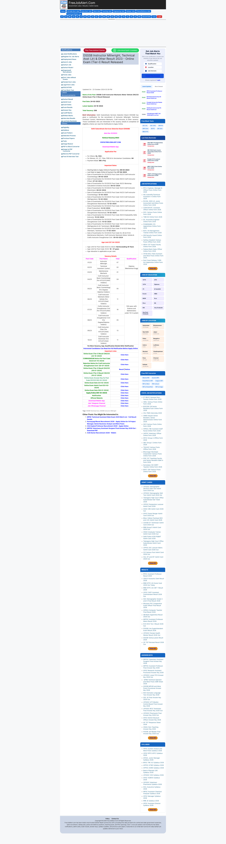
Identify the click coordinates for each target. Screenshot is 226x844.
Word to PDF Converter (71, 154)
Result (121, 369)
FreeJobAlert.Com (82, 3)
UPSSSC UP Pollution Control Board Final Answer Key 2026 (153, 704)
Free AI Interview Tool (70, 156)
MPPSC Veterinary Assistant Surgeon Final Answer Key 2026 (153, 661)
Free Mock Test (68, 90)
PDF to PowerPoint (148, 387)
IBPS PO (160, 125)
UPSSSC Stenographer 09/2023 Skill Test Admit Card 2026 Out (152, 488)
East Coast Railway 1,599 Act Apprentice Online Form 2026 (153, 262)
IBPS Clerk (145, 128)
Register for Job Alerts (71, 56)
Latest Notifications (70, 54)
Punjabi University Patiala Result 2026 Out (154, 103)
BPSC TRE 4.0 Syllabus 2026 (153, 762)
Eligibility (66, 127)
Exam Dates (67, 105)
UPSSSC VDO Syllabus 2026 (153, 775)
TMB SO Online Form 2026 (152, 217)
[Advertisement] (113, 33)
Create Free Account (152, 76)
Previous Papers (69, 138)
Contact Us (115, 818)
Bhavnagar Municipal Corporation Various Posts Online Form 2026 (152, 454)
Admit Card (67, 102)
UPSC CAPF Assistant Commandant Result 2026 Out (152, 594)
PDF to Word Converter (71, 146)
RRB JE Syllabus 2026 (151, 801)
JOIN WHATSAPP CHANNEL (127, 50)
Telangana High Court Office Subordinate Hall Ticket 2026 (153, 500)
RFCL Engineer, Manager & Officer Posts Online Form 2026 (152, 190)
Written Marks (68, 115)
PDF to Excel (155, 384)
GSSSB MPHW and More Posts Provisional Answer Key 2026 (152, 688)
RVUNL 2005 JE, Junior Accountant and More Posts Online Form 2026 (153, 203)
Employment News (69, 59)
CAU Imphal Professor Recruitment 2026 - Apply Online (107, 426)
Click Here (124, 355)
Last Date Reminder (70, 121)
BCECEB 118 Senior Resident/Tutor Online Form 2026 (153, 408)
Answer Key (67, 110)
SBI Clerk (159, 128)
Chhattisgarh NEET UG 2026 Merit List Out (154, 114)
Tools (65, 141)
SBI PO (153, 128)
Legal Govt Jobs (69, 85)
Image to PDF (159, 380)
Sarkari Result (68, 99)
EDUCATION (67, 87)
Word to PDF (146, 377)
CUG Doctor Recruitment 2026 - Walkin (101, 433)
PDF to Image (159, 387)
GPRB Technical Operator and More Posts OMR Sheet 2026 (153, 682)
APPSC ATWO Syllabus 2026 (153, 765)
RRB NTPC (145, 131)
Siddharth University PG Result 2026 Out (154, 108)
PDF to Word (146, 384)
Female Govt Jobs (69, 82)
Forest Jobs (67, 75)
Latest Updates (146, 86)
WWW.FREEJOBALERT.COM (110, 142)
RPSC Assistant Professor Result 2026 (154, 91)
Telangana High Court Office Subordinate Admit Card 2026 (153, 543)
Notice (127, 369)
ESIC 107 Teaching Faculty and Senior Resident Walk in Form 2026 (153, 460)
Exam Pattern (67, 133)
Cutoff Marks (67, 113)
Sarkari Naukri (68, 67)
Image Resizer (68, 144)
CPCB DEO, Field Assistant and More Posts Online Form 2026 (153, 256)
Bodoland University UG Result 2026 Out (154, 97)
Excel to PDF (155, 377)
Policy (108, 818)
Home (63, 11)
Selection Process (69, 136)
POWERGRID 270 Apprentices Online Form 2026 (152, 226)
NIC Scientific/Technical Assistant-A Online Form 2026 (152, 196)
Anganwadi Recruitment (67, 71)
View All (153, 268)
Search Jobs (67, 62)
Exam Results (67, 107)
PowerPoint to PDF (148, 380)
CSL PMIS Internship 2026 (152, 413)
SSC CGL (145, 125)
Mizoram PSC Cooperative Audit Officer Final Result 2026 (152, 605)
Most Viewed (159, 86)
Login (158, 80)
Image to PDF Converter (67, 150)
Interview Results (69, 118)
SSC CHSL (153, 125)
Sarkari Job (67, 65)
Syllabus (66, 130)
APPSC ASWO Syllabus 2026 (153, 768)
